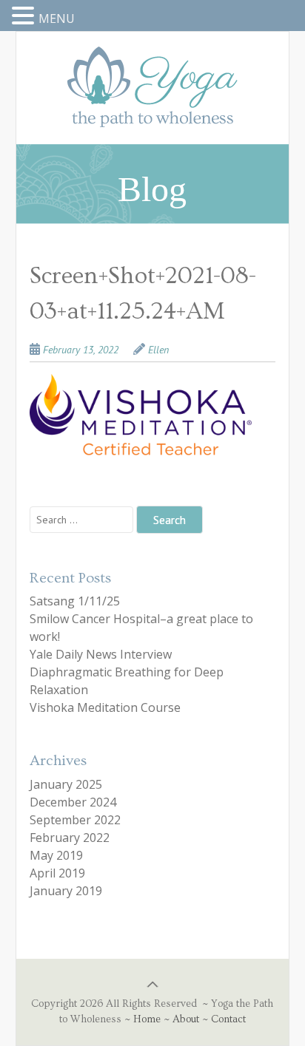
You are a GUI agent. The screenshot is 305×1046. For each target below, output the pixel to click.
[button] (25, 16)
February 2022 (70, 837)
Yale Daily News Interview (101, 654)
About (185, 1019)
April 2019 (57, 873)
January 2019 (66, 891)
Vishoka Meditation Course (105, 707)
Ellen (158, 349)
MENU (56, 18)
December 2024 (73, 802)
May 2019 (56, 855)
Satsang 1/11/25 (75, 601)
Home (147, 1019)
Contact (228, 1019)
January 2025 (66, 784)
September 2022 (75, 820)
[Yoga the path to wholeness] (152, 105)
